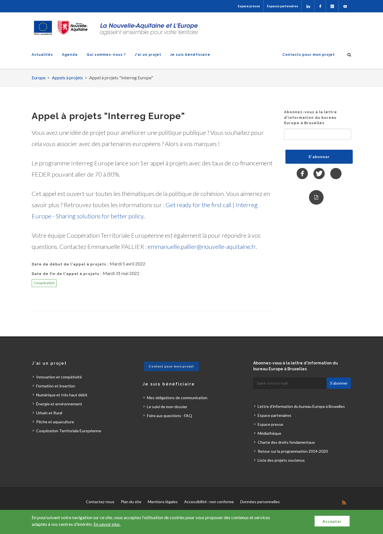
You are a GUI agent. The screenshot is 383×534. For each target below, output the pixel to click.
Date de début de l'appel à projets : (70, 264)
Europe (38, 77)
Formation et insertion (55, 385)
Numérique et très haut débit (61, 394)
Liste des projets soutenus (281, 460)
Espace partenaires (274, 415)
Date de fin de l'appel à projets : (67, 274)
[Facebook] (320, 6)
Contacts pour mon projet (308, 55)
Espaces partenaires (282, 6)
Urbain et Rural (49, 412)
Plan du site (131, 501)
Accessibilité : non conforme (209, 501)
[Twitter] (319, 173)
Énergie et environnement (59, 403)
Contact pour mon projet (171, 366)
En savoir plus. (107, 524)
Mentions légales (163, 501)
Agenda (70, 55)
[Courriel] (336, 173)
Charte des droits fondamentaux (286, 442)
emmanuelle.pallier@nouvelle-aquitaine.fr (202, 246)
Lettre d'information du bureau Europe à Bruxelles (301, 406)
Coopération (44, 283)
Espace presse (249, 6)
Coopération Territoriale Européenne (68, 430)
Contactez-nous (100, 501)
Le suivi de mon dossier (167, 406)
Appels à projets (67, 77)
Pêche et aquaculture (55, 421)
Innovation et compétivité (59, 377)
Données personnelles (260, 501)
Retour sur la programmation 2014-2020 (293, 451)
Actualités (42, 55)
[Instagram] (332, 6)
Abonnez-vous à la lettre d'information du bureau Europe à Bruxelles (310, 117)
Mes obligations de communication (177, 397)
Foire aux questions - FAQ (169, 415)
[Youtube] (345, 6)
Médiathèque (269, 433)
